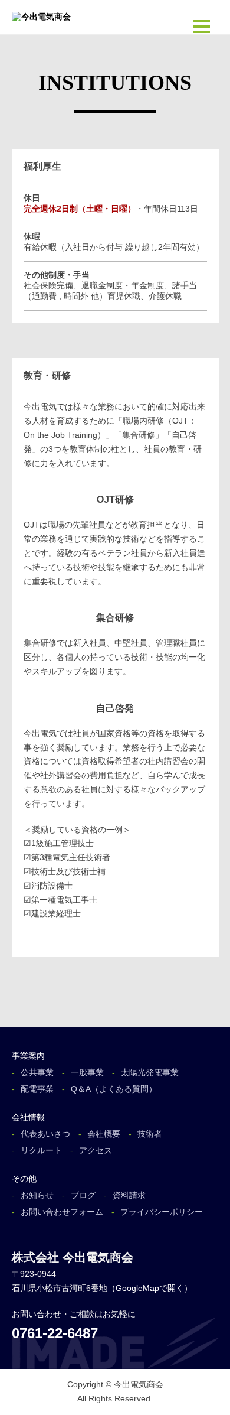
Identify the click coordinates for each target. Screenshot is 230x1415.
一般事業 (87, 1072)
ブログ (83, 1195)
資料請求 (129, 1195)
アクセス (95, 1150)
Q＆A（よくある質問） (114, 1089)
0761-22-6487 (55, 1333)
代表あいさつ (45, 1133)
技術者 (149, 1133)
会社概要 (103, 1133)
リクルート (41, 1150)
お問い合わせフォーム (62, 1211)
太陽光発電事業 (150, 1072)
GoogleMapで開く (150, 1288)
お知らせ (37, 1195)
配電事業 (37, 1089)
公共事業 (37, 1072)
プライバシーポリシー (161, 1211)
